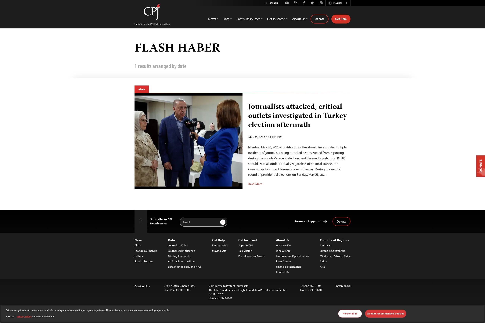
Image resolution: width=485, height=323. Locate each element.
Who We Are (283, 250)
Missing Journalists (179, 256)
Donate (319, 19)
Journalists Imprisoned (181, 250)
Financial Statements (288, 266)
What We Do (283, 245)
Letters (139, 256)
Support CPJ (245, 245)
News (138, 240)
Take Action (245, 250)
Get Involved (247, 240)
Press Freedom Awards (251, 256)
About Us (282, 240)
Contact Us (282, 272)
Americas (325, 245)
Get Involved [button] (276, 19)
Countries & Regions (334, 240)
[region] (242, 314)
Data (171, 240)
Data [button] (226, 19)
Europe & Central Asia (332, 250)
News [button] (212, 19)
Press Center (283, 261)
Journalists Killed (178, 245)
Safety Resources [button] (248, 19)
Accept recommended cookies (385, 313)
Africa (323, 261)
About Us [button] (298, 19)
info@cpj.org (343, 286)
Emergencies (220, 245)
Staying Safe (219, 250)
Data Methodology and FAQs (184, 266)
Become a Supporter (308, 221)
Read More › (256, 184)
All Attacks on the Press (182, 261)
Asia (322, 266)
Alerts (141, 89)
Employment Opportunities (292, 256)
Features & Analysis (146, 250)
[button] (346, 3)
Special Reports (144, 261)
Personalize (350, 313)
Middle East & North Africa (335, 256)
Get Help (341, 19)
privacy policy (24, 317)
